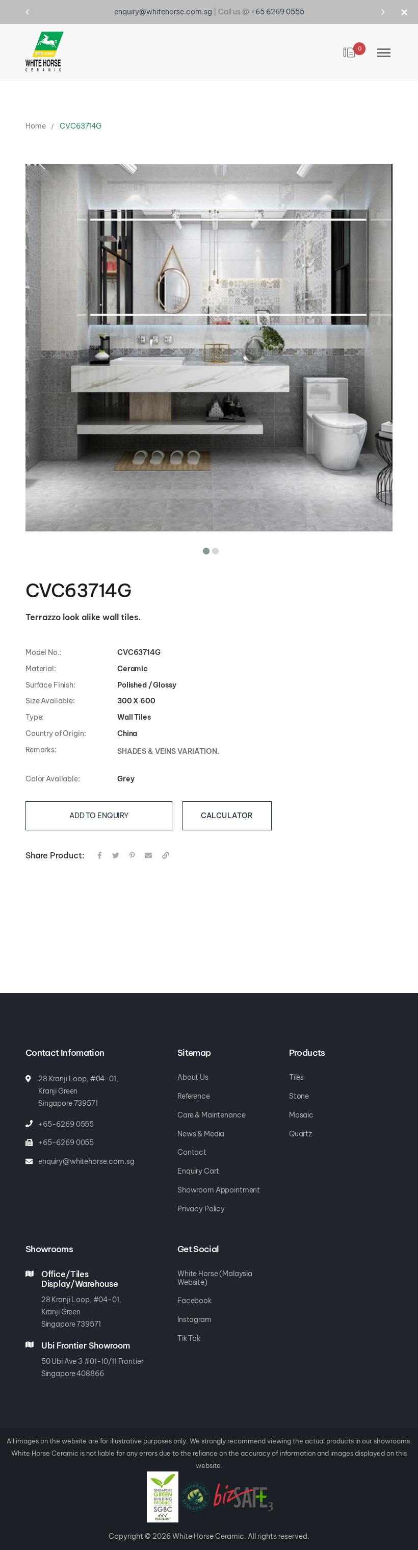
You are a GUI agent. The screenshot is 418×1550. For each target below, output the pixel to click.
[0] (350, 44)
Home (35, 117)
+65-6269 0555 (66, 1116)
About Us (192, 1069)
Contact (191, 1144)
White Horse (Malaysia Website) (214, 1270)
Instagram (194, 1311)
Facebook (194, 1292)
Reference (193, 1088)
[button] (204, 541)
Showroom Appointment (218, 1182)
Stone (299, 1088)
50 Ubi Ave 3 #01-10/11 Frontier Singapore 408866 (92, 1359)
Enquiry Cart (198, 1163)
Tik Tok (188, 1330)
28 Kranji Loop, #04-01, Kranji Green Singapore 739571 (78, 1083)
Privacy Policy (201, 1201)
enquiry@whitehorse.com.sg (86, 1153)
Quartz (300, 1126)
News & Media (200, 1126)
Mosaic (301, 1107)
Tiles (296, 1069)
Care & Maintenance (211, 1107)
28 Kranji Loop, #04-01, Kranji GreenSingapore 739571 (81, 1303)
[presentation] (36, 11)
